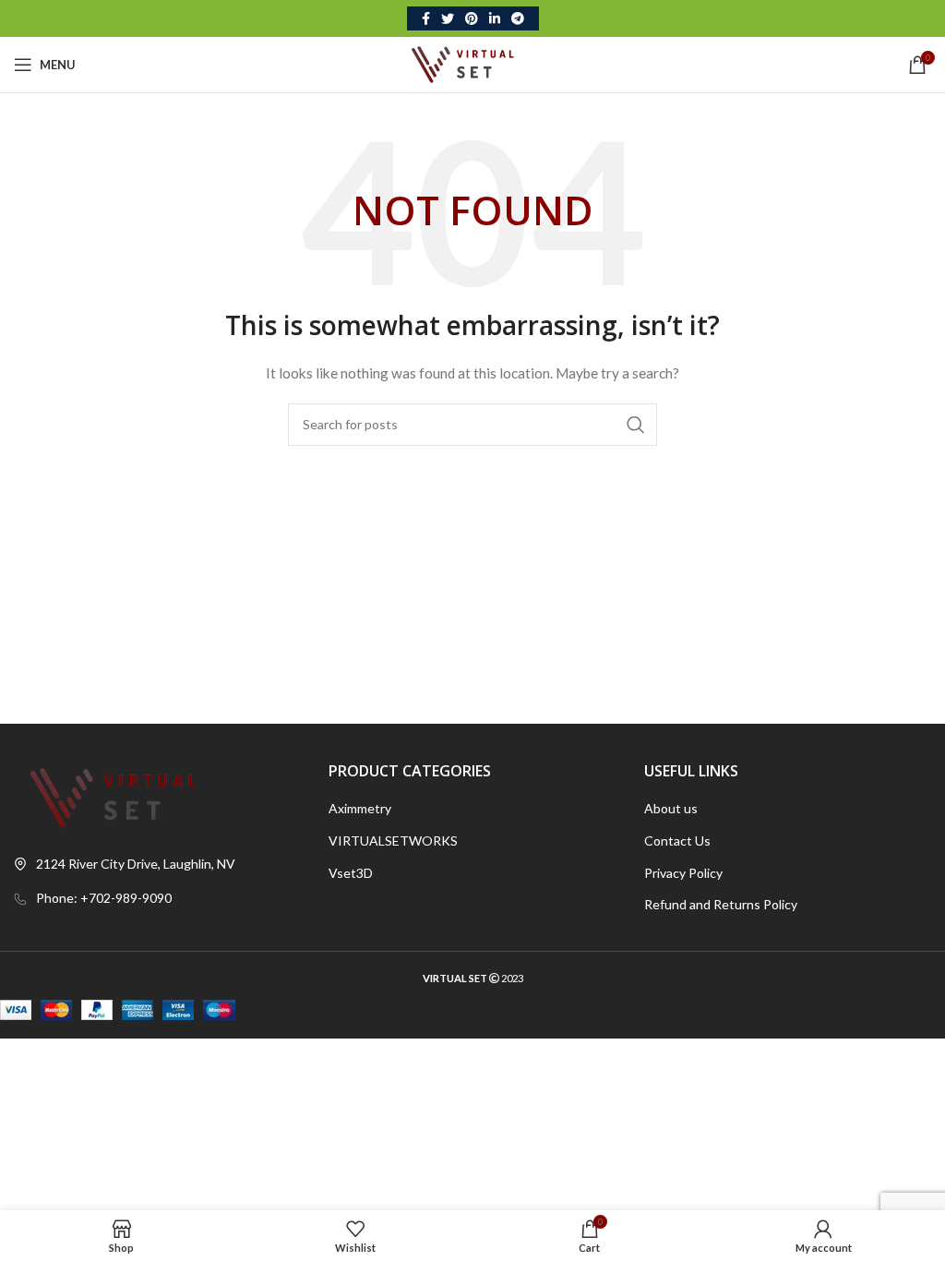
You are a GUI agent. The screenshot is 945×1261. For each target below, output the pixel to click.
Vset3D (351, 873)
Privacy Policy (683, 873)
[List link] (157, 898)
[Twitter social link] (448, 18)
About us (671, 808)
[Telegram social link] (518, 18)
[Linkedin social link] (495, 18)
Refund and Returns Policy (720, 904)
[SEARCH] (636, 424)
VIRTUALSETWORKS (393, 840)
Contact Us (677, 840)
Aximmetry (360, 808)
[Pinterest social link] (472, 18)
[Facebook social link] (426, 18)
